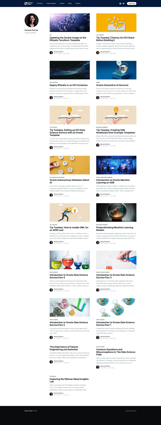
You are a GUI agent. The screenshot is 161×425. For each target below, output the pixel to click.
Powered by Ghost (131, 411)
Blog (70, 3)
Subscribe (131, 3)
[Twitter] (124, 3)
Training (39, 3)
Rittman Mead (28, 411)
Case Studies (51, 3)
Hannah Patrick (58, 51)
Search (78, 3)
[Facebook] (120, 3)
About (62, 3)
